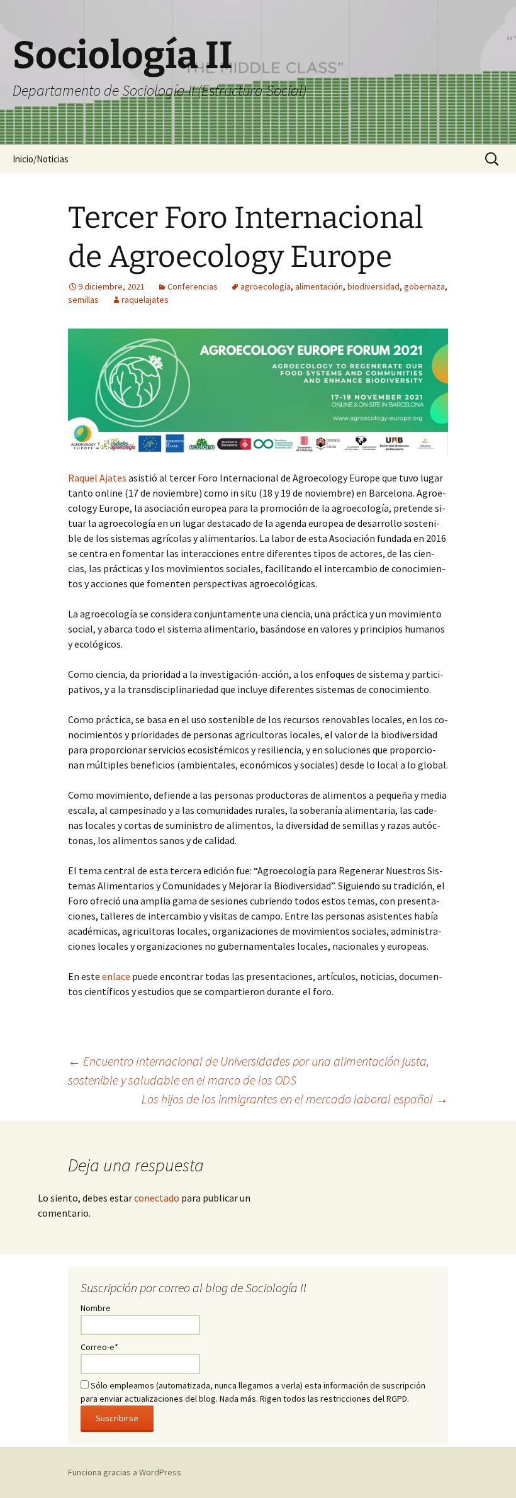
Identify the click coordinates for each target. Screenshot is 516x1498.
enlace (116, 976)
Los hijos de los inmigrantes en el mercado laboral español (295, 1099)
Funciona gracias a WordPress (124, 1472)
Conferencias (192, 286)
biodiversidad (373, 286)
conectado (156, 1197)
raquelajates (145, 299)
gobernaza (424, 286)
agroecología (265, 286)
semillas (83, 299)
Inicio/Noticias (41, 159)
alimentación (319, 286)
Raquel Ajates (97, 477)
